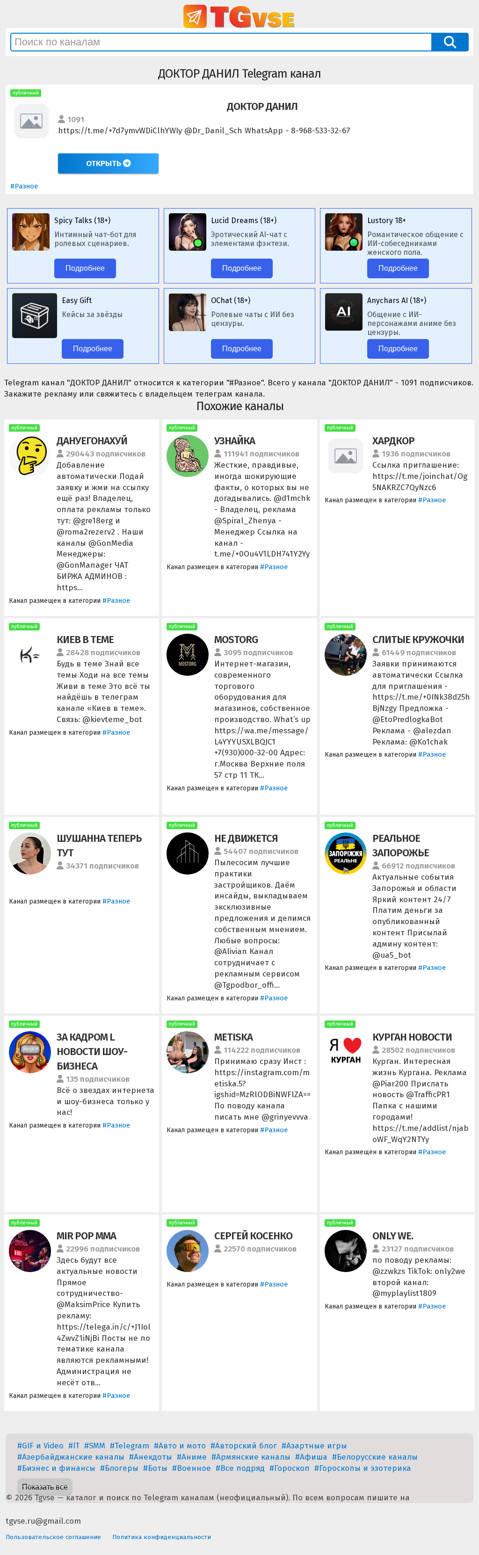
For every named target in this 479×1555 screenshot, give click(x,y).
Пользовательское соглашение (53, 1537)
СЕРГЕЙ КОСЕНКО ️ (254, 1236)
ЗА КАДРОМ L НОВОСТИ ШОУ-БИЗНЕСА (92, 1051)
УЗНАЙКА (234, 440)
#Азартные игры (314, 1446)
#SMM (94, 1446)
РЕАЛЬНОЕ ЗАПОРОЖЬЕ (400, 845)
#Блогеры (119, 1468)
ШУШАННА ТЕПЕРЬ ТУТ (99, 845)
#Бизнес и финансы (56, 1468)
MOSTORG (236, 639)
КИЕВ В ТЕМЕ (85, 639)
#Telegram (129, 1446)
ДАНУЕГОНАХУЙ (92, 440)
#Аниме (192, 1457)
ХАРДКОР (393, 440)
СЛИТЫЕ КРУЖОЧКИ (418, 639)
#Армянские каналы (250, 1457)
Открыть (104, 163)
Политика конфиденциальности (161, 1537)
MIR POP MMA (86, 1236)
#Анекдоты (150, 1457)
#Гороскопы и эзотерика (362, 1468)
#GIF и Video (40, 1446)
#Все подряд (240, 1468)
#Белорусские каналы (375, 1457)
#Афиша (311, 1457)
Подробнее (85, 268)
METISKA (233, 1037)
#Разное (24, 186)
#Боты (155, 1468)
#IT (74, 1446)
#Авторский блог (243, 1446)
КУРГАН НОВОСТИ (412, 1037)
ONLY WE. (392, 1236)
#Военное (191, 1468)
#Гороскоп (289, 1468)
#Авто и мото (180, 1446)
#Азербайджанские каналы (70, 1457)
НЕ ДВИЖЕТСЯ (246, 838)
